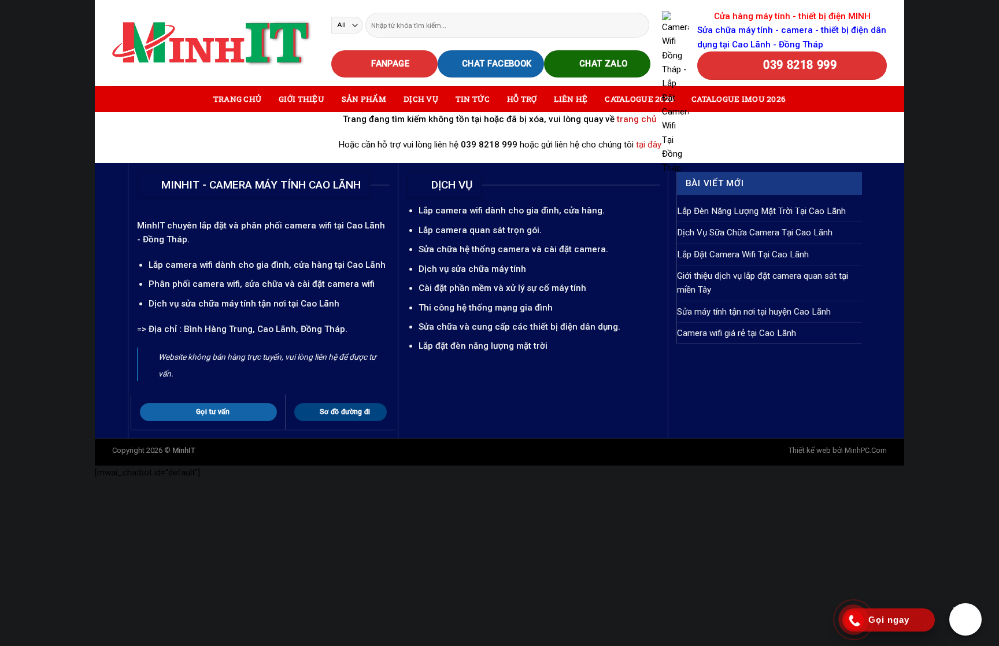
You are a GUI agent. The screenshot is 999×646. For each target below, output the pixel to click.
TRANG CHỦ (237, 99)
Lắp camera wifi (181, 265)
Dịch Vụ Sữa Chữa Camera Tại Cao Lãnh (754, 232)
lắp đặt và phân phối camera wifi (265, 225)
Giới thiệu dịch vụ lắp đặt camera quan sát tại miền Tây (762, 283)
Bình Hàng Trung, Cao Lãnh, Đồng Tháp (264, 329)
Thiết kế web (810, 450)
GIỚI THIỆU (301, 99)
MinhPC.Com (866, 450)
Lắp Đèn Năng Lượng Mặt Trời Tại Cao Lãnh (761, 211)
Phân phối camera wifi (194, 284)
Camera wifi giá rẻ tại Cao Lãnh (736, 333)
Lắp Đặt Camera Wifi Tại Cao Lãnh (743, 254)
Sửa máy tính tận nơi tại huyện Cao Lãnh (754, 312)
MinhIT (152, 225)
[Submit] (639, 25)
